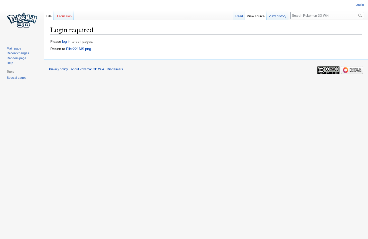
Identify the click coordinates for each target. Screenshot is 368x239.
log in (66, 42)
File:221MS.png (78, 49)
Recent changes (18, 53)
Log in (359, 4)
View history (277, 16)
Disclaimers (115, 69)
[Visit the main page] (22, 20)
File (49, 16)
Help (10, 63)
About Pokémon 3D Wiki (87, 69)
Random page (16, 58)
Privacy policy (58, 69)
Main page (14, 48)
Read (239, 16)
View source (256, 16)
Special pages (16, 78)
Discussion (64, 16)
